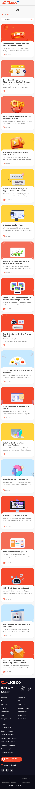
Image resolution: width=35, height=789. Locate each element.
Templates (4, 701)
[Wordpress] (9, 688)
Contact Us (22, 719)
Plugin (3, 715)
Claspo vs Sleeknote (7, 734)
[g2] (5, 688)
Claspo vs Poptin (6, 749)
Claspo (2, 14)
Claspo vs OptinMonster (9, 738)
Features (4, 704)
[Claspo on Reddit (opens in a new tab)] (2, 770)
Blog (7, 14)
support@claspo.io (10, 765)
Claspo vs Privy (6, 727)
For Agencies (22, 711)
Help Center (22, 715)
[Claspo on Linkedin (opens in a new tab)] (7, 770)
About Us (21, 704)
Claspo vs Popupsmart (8, 745)
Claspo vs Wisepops (7, 731)
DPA (9, 778)
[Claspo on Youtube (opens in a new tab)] (11, 770)
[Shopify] (2, 687)
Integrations (5, 711)
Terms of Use (26, 782)
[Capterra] (12, 688)
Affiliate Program (24, 708)
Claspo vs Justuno (7, 752)
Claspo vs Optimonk (8, 742)
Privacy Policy (26, 778)
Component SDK (6, 719)
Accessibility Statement (9, 782)
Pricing (3, 708)
